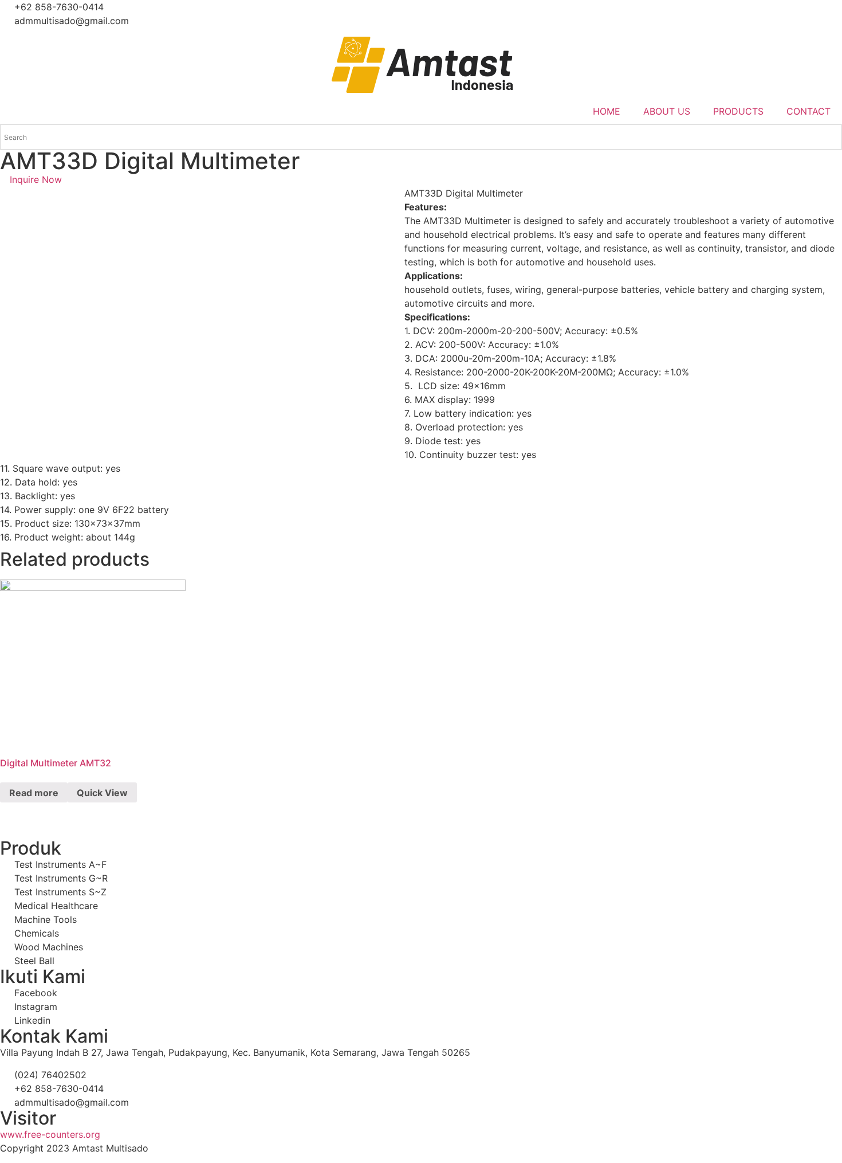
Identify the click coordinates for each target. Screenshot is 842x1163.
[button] (31, 179)
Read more (33, 792)
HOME (606, 111)
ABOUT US (666, 111)
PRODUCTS (738, 111)
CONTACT (808, 111)
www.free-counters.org (50, 1134)
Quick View (102, 792)
